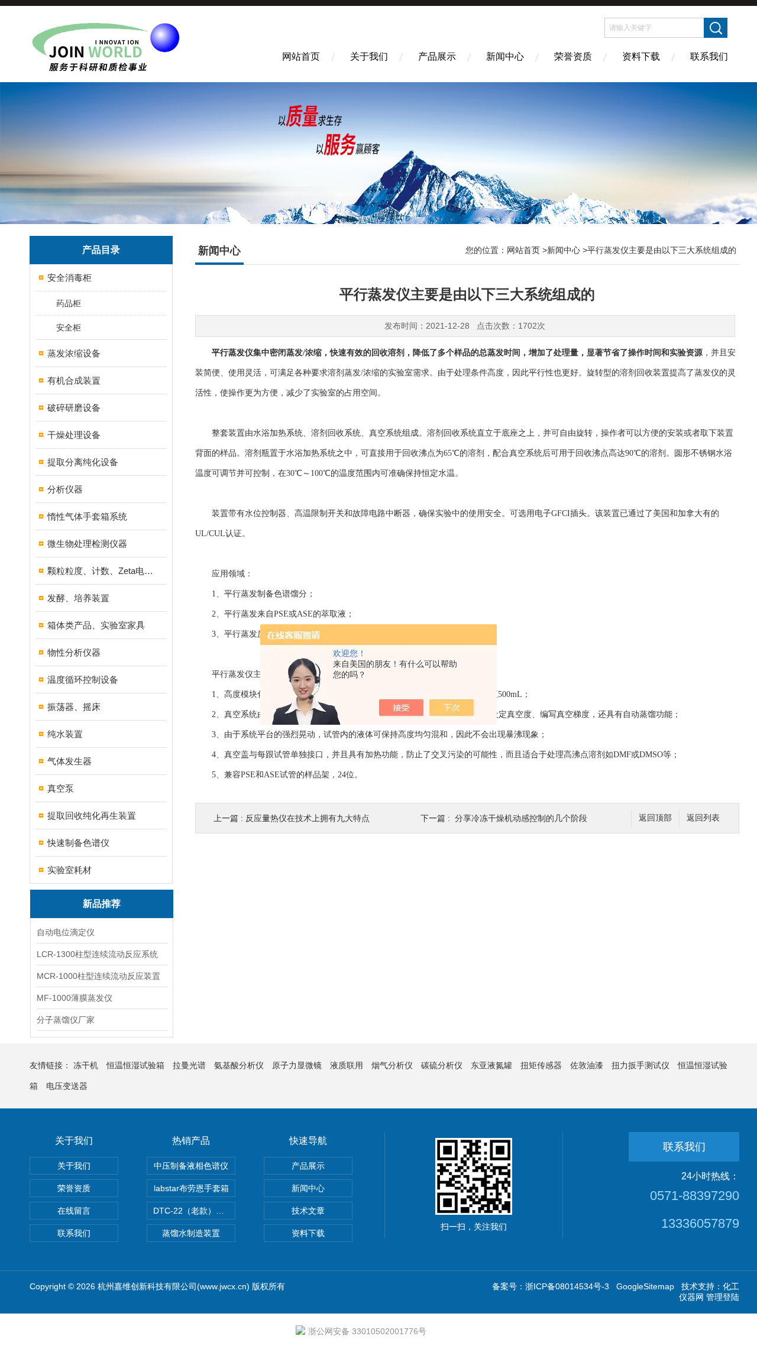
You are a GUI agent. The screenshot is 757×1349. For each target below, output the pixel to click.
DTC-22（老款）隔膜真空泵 (194, 1210)
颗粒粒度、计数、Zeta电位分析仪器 (102, 571)
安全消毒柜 (69, 278)
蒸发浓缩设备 (74, 353)
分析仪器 (65, 489)
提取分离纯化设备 (82, 462)
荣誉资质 (573, 56)
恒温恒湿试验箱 (135, 1065)
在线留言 (73, 1210)
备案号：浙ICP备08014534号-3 (550, 1286)
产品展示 (437, 56)
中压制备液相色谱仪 (191, 1165)
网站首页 (301, 56)
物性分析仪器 (74, 652)
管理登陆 (722, 1297)
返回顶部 (655, 817)
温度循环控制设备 (82, 679)
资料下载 (641, 56)
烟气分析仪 (392, 1065)
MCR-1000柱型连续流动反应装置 (98, 976)
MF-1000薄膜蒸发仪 (74, 998)
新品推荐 (102, 904)
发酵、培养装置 (78, 598)
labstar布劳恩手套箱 (191, 1188)
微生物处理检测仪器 (87, 544)
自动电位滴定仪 (66, 932)
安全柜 (68, 327)
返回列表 (703, 817)
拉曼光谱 (189, 1065)
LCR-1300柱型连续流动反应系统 (97, 954)
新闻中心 (505, 56)
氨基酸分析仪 (239, 1065)
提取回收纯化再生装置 (91, 815)
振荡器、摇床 (74, 707)
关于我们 (369, 56)
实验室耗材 (69, 870)
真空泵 (60, 788)
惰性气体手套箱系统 (87, 516)
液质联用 (346, 1065)
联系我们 (709, 56)
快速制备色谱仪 (78, 843)
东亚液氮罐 (491, 1065)
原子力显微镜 (297, 1065)
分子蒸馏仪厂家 (66, 1019)
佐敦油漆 (586, 1065)
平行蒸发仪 (232, 352)
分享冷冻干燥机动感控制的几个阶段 (521, 818)
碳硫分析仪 (441, 1065)
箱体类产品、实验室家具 (96, 625)
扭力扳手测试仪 (640, 1065)
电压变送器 (67, 1086)
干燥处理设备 (74, 435)
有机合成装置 (74, 380)
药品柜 (68, 303)
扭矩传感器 (541, 1065)
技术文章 (308, 1210)
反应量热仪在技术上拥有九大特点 (307, 818)
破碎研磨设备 (74, 408)
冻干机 (85, 1065)
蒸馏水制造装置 (191, 1233)
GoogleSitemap (645, 1286)
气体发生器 (69, 761)
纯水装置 (65, 734)
